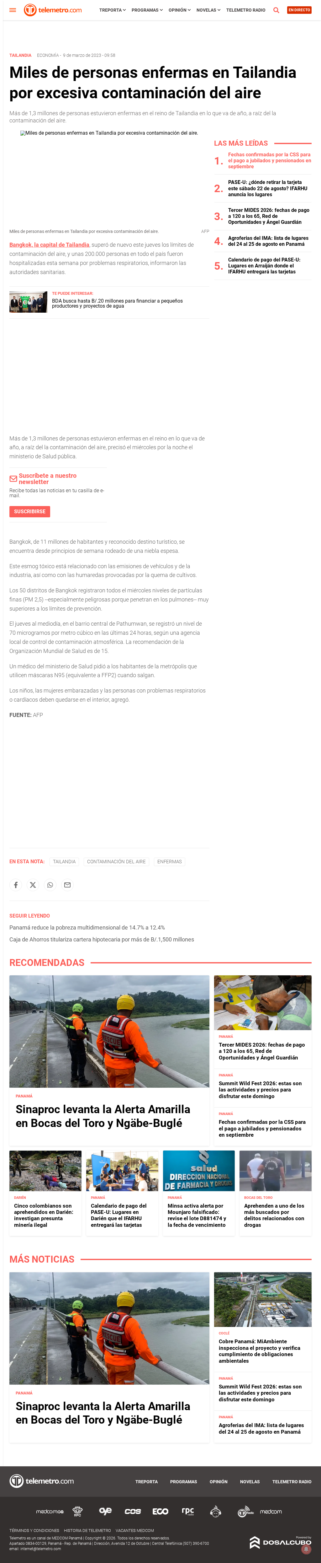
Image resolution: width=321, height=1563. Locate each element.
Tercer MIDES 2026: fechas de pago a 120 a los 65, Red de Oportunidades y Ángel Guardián (268, 216)
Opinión (178, 10)
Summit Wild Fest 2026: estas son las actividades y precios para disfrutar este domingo (260, 1089)
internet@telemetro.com (40, 1549)
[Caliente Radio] (215, 1516)
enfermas (169, 862)
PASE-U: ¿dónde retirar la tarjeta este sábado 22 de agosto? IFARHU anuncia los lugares (268, 188)
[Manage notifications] (306, 1549)
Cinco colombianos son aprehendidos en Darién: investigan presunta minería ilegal (43, 1215)
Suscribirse (29, 512)
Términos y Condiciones (34, 1530)
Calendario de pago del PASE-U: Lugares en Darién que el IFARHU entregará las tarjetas (119, 1215)
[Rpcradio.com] (188, 1516)
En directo (299, 10)
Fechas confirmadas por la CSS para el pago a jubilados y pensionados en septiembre (269, 161)
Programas (145, 10)
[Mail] (67, 885)
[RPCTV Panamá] (78, 1516)
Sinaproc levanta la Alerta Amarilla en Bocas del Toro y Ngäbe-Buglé (103, 1116)
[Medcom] (271, 1516)
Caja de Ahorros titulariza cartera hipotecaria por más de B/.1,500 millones (101, 939)
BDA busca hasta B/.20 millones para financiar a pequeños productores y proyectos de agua (117, 303)
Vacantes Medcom (135, 1530)
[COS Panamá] (133, 1516)
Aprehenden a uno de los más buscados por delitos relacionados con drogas (274, 1215)
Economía (48, 55)
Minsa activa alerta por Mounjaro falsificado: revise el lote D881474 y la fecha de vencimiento (197, 1215)
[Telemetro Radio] (243, 1516)
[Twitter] (33, 885)
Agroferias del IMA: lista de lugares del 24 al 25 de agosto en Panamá (268, 241)
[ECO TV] (160, 1516)
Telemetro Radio (246, 10)
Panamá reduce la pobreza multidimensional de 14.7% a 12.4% (87, 927)
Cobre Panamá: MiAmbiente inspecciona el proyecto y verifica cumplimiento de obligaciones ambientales (259, 1351)
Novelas (206, 10)
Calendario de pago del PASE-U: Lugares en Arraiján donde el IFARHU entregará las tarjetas (264, 266)
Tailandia (64, 862)
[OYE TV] (105, 1516)
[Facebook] (16, 885)
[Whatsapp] (50, 885)
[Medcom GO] (50, 1516)
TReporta (110, 10)
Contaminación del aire (116, 862)
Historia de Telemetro (87, 1530)
